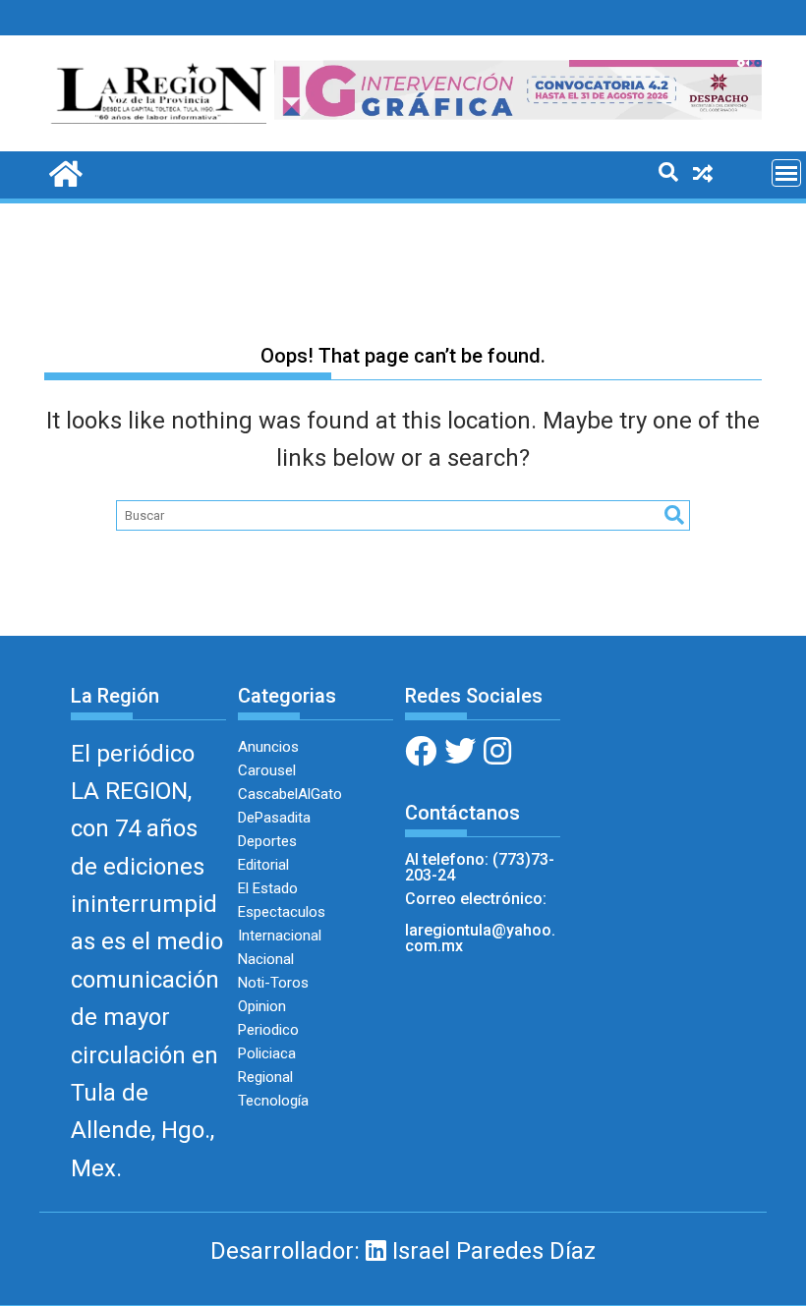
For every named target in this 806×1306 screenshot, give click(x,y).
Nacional (266, 959)
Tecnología (273, 1100)
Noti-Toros (273, 983)
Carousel (267, 770)
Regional (265, 1077)
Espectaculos (281, 912)
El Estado (268, 888)
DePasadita (274, 817)
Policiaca (267, 1053)
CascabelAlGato (290, 794)
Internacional (279, 935)
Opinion (262, 1006)
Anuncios (268, 747)
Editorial (263, 865)
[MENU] (786, 173)
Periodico (268, 1030)
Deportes (267, 841)
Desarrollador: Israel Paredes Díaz (403, 1251)
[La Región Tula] (63, 172)
